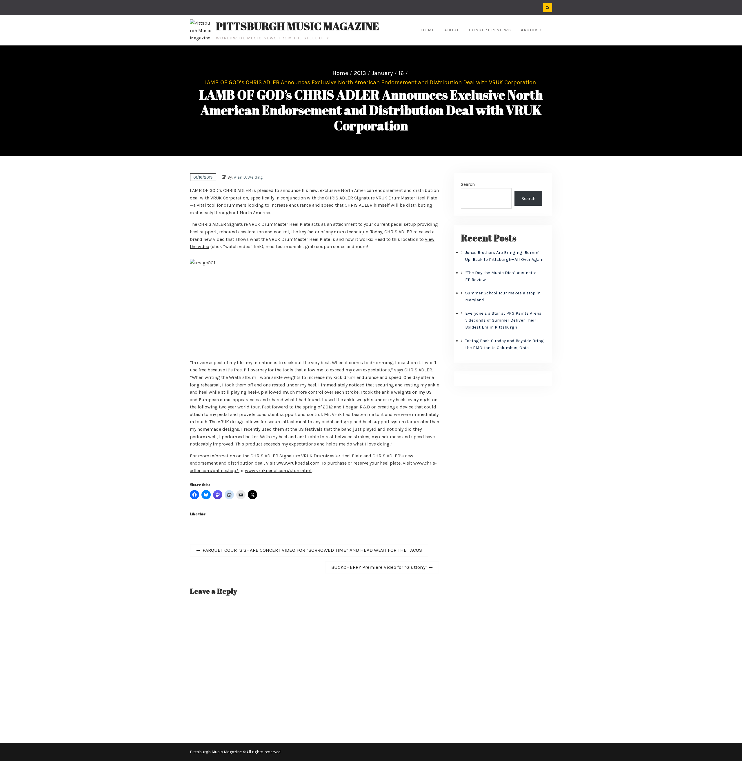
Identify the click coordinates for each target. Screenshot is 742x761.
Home (427, 29)
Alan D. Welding (248, 177)
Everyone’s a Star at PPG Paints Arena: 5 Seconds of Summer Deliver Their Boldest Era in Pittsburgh (503, 320)
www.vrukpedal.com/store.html (278, 470)
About (451, 29)
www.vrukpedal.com (298, 463)
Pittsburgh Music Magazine (297, 26)
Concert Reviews (490, 29)
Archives (532, 29)
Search (468, 184)
